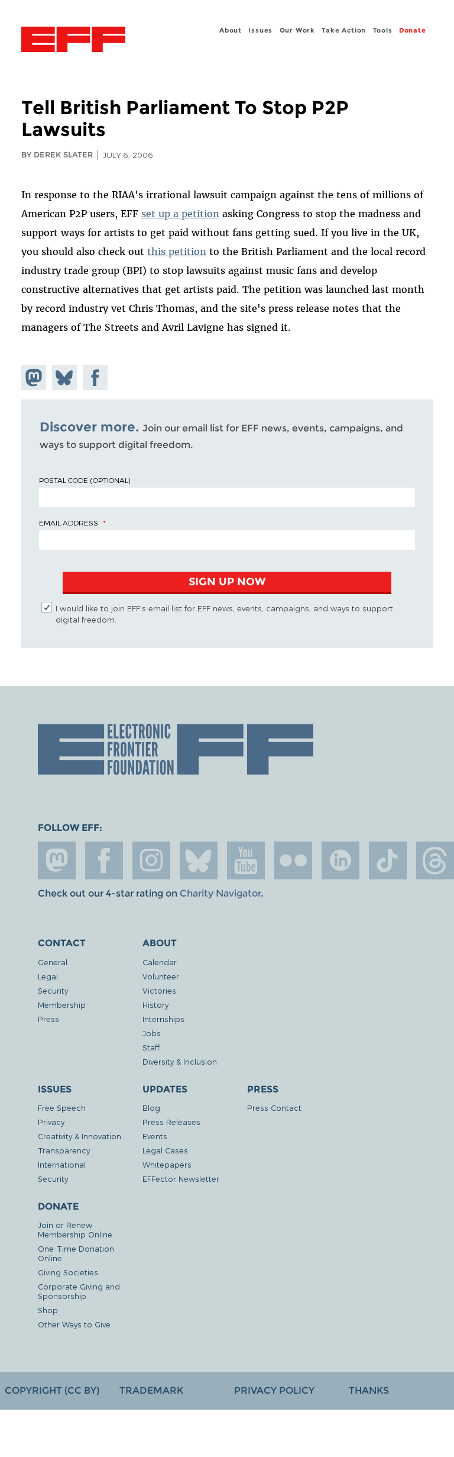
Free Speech (62, 1107)
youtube (246, 860)
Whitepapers (167, 1164)
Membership (62, 1004)
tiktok (388, 860)
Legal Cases (165, 1150)
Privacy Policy (274, 1390)
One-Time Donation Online (76, 1253)
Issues (260, 30)
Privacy (51, 1121)
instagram (151, 860)
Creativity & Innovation (79, 1136)
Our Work (297, 30)
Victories (159, 990)
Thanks (369, 1390)
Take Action (344, 30)
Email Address (68, 522)
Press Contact (274, 1107)
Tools (383, 30)
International (62, 1164)
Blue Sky (199, 860)
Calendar (159, 962)
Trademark (151, 1390)
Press (48, 1018)
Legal (48, 976)
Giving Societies (68, 1272)
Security (53, 990)
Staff (151, 1047)
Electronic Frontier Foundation (73, 41)
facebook (104, 860)
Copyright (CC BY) (52, 1390)
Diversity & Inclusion (179, 1061)
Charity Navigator (220, 893)
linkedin (340, 860)
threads (435, 860)
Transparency (64, 1150)
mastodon (57, 860)
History (155, 1004)
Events (154, 1136)
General (52, 962)
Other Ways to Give (74, 1324)
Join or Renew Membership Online (75, 1229)
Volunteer (160, 976)
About (230, 30)
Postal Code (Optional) (84, 480)
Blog (151, 1107)
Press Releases (171, 1121)
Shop (48, 1310)
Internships (163, 1018)
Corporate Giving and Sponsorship (79, 1291)
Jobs (151, 1033)
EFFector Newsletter (180, 1178)
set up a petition (180, 214)
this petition (176, 251)
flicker (293, 860)
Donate (412, 30)
